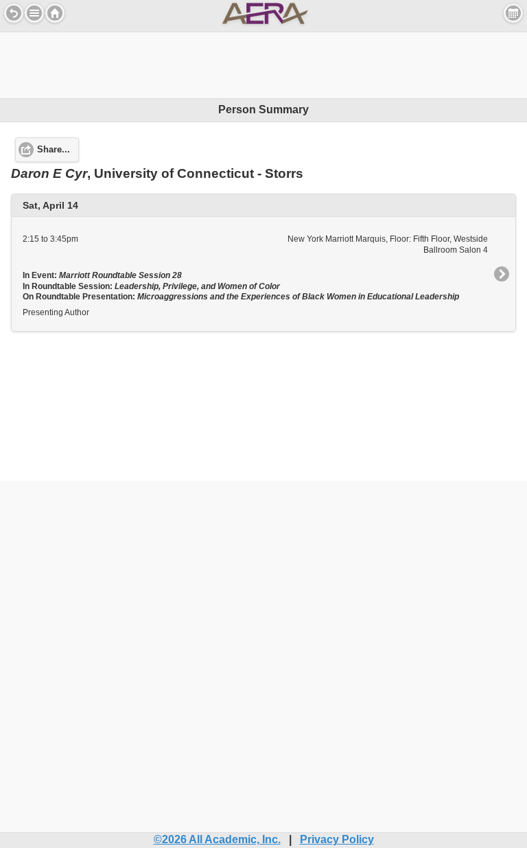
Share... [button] (53, 149)
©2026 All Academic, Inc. (217, 839)
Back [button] (13, 13)
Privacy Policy (337, 839)
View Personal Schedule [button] (513, 13)
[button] (34, 13)
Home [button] (55, 13)
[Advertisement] (263, 63)
